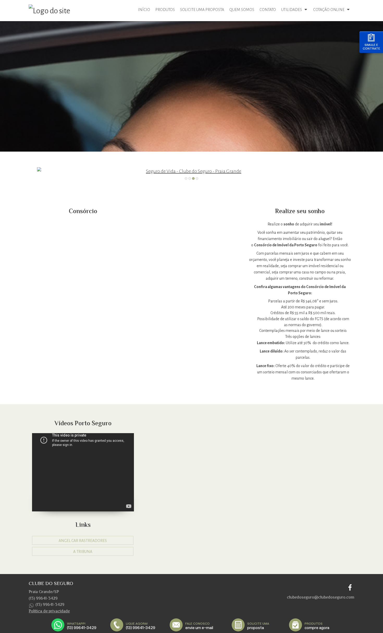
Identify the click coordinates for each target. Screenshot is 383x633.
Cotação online (328, 10)
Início (144, 10)
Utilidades (291, 10)
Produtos (165, 10)
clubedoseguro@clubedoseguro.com (320, 597)
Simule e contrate (371, 46)
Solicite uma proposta (202, 10)
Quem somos (241, 10)
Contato (268, 10)
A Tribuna (82, 552)
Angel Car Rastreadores (83, 541)
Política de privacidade (49, 611)
